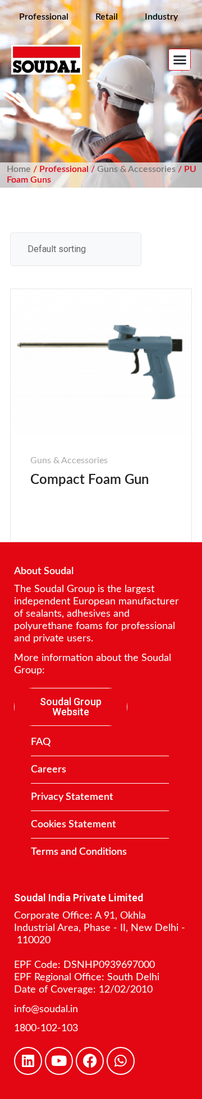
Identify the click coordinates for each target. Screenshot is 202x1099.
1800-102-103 (46, 1028)
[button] (179, 60)
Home (19, 169)
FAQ (40, 742)
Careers (48, 770)
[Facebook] (90, 1061)
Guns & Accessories (136, 169)
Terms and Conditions (79, 852)
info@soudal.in (46, 1009)
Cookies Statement (73, 824)
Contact (64, 866)
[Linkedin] (28, 1061)
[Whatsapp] (121, 1061)
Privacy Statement (72, 797)
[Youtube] (59, 1061)
